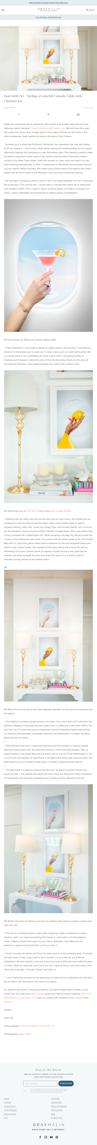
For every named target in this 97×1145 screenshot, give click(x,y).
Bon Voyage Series (60, 511)
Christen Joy (58, 128)
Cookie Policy (56, 1118)
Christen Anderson (39, 128)
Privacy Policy (57, 1110)
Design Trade (56, 1102)
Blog (53, 1114)
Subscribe (66, 1083)
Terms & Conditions (59, 1106)
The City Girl (32, 511)
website (8, 1002)
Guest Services (10, 1114)
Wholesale (55, 1098)
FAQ (6, 1118)
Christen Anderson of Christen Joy (37, 1026)
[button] (5, 10)
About (6, 1098)
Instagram (79, 998)
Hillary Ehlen (25, 1034)
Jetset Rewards (10, 1110)
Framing (7, 1102)
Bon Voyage (38, 994)
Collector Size (10, 1106)
